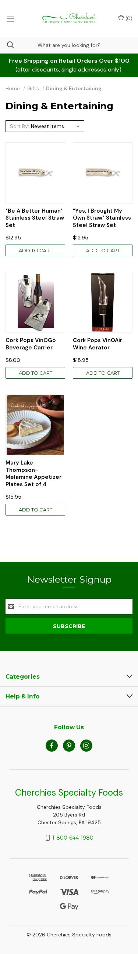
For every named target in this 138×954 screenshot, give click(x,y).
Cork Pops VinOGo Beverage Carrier (31, 344)
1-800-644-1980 (72, 837)
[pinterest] (69, 745)
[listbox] (56, 126)
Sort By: (19, 126)
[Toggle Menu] (10, 18)
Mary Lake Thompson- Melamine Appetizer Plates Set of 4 (33, 473)
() (128, 18)
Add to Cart (35, 250)
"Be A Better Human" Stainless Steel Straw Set (35, 218)
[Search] (7, 45)
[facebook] (52, 745)
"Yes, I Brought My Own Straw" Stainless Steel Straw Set (102, 218)
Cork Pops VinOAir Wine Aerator (97, 344)
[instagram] (86, 745)
